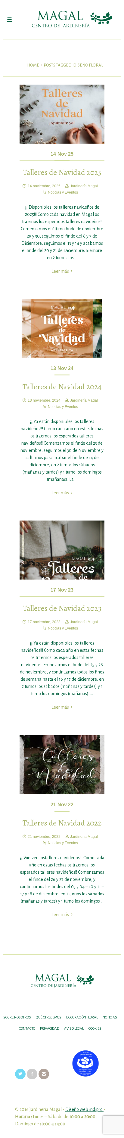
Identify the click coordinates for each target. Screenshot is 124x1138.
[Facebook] (32, 1074)
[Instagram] (44, 1074)
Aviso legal (74, 1029)
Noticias (110, 1017)
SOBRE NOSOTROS (17, 1017)
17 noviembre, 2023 (44, 622)
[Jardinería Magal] (62, 19)
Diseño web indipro (84, 1109)
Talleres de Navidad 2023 (62, 608)
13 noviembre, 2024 (44, 400)
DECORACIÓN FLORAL (82, 1017)
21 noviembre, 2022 (44, 837)
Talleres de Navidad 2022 (62, 823)
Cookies (94, 1029)
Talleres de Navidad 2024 (62, 386)
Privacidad (49, 1029)
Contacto (27, 1029)
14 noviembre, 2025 (44, 186)
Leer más (60, 271)
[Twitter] (20, 1074)
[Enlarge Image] (62, 114)
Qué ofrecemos (48, 1017)
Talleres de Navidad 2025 (62, 172)
